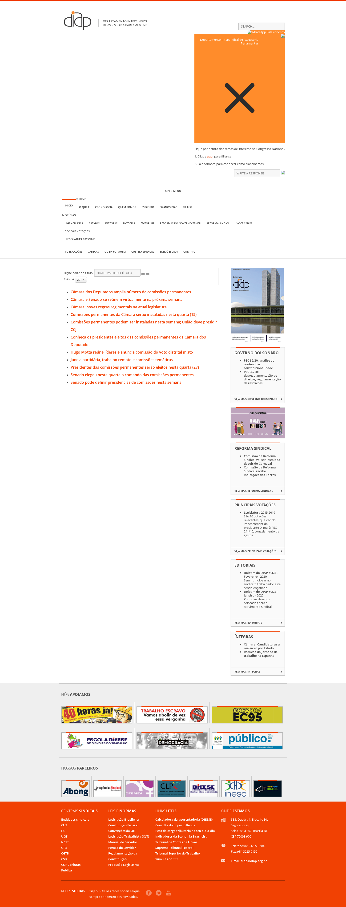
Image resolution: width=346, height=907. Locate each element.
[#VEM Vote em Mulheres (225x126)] (258, 437)
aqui (210, 156)
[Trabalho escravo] (172, 715)
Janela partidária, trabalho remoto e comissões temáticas (122, 359)
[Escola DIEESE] (96, 741)
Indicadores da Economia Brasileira (181, 836)
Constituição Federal (123, 825)
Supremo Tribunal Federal (174, 848)
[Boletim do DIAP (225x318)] (257, 341)
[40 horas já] (96, 715)
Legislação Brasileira (123, 819)
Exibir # (69, 279)
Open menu (173, 191)
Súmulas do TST (166, 859)
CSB (64, 859)
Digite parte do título (79, 273)
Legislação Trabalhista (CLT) (128, 836)
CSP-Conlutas (70, 865)
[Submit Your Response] (283, 173)
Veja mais (256, 399)
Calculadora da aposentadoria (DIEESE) (184, 819)
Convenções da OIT (122, 831)
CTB (64, 848)
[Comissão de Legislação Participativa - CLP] (171, 788)
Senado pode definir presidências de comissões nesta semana (126, 382)
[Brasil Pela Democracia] (172, 741)
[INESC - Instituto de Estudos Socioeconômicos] (235, 788)
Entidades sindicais (75, 819)
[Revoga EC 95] (247, 715)
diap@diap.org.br (254, 861)
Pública (66, 870)
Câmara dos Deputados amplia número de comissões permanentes (131, 291)
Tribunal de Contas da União (176, 842)
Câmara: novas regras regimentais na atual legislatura (119, 307)
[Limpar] (147, 274)
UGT (64, 836)
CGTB (65, 853)
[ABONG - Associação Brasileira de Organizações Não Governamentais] (75, 788)
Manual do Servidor (122, 842)
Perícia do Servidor (122, 848)
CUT (64, 825)
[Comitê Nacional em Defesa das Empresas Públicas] (247, 741)
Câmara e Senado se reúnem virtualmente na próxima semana (126, 299)
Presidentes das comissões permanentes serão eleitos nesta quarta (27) (135, 367)
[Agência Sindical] (107, 788)
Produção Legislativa (123, 865)
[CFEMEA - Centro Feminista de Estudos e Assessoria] (139, 788)
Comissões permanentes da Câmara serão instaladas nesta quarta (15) (134, 314)
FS (62, 831)
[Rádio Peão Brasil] (267, 788)
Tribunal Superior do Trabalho (177, 853)
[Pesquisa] (143, 274)
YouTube (168, 892)
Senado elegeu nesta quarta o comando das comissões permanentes (132, 374)
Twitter (158, 893)
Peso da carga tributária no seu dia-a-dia (185, 831)
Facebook (149, 893)
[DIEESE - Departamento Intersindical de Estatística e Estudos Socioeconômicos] (203, 788)
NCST (65, 842)
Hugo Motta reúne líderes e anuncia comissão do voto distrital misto (132, 352)
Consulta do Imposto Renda (175, 825)
